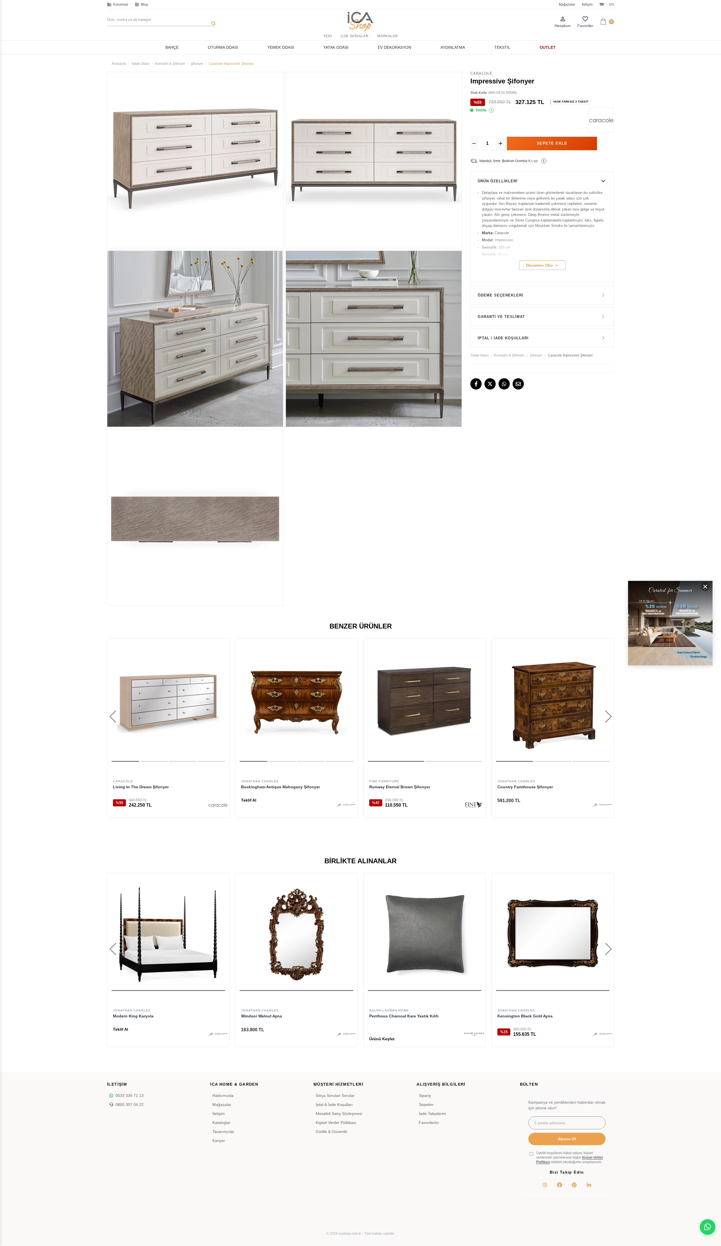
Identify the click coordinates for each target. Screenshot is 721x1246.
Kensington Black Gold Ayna (525, 1016)
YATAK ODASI (335, 47)
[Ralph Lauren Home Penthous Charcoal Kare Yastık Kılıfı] (424, 934)
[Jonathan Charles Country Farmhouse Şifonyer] (552, 702)
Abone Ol (567, 1139)
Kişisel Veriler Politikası (336, 1122)
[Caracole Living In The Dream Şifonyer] (168, 702)
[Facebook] (476, 383)
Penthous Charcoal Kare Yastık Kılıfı (404, 1016)
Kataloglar (221, 1122)
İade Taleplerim (432, 1113)
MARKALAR (387, 36)
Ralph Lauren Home (389, 1010)
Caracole (123, 781)
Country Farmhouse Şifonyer (525, 787)
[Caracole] (218, 805)
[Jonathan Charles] (346, 805)
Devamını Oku (539, 265)
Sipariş (425, 1095)
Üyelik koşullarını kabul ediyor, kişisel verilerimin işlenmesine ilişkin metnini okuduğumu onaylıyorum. (569, 1157)
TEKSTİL (502, 47)
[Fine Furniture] (474, 805)
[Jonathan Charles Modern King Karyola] (168, 934)
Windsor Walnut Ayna (261, 1016)
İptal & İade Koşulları (334, 1104)
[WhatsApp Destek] (707, 1227)
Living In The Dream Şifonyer (141, 787)
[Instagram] (545, 1184)
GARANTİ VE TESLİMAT (501, 317)
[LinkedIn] (589, 1184)
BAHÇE (172, 47)
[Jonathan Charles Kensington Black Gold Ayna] (552, 934)
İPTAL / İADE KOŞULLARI (503, 338)
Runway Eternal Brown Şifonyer (399, 787)
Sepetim (426, 1104)
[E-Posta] (518, 383)
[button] (125, 761)
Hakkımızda (222, 1095)
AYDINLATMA (452, 47)
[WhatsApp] (504, 383)
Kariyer (218, 1140)
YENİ (327, 36)
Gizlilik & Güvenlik (331, 1131)
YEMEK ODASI (280, 47)
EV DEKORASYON (394, 47)
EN (611, 4)
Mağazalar (567, 4)
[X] (490, 383)
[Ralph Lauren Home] (474, 1034)
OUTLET (548, 47)
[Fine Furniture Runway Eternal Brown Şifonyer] (424, 702)
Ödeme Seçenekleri (500, 295)
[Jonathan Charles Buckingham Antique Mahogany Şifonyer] (296, 702)
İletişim (587, 4)
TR (601, 4)
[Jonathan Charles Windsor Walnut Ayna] (296, 934)
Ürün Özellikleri (498, 181)
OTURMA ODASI (223, 47)
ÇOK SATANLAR (354, 36)
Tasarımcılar (223, 1131)
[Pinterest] (574, 1184)
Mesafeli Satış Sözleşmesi (339, 1113)
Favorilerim (429, 1122)
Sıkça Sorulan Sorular (335, 1095)
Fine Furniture (384, 781)
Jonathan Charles (260, 781)
